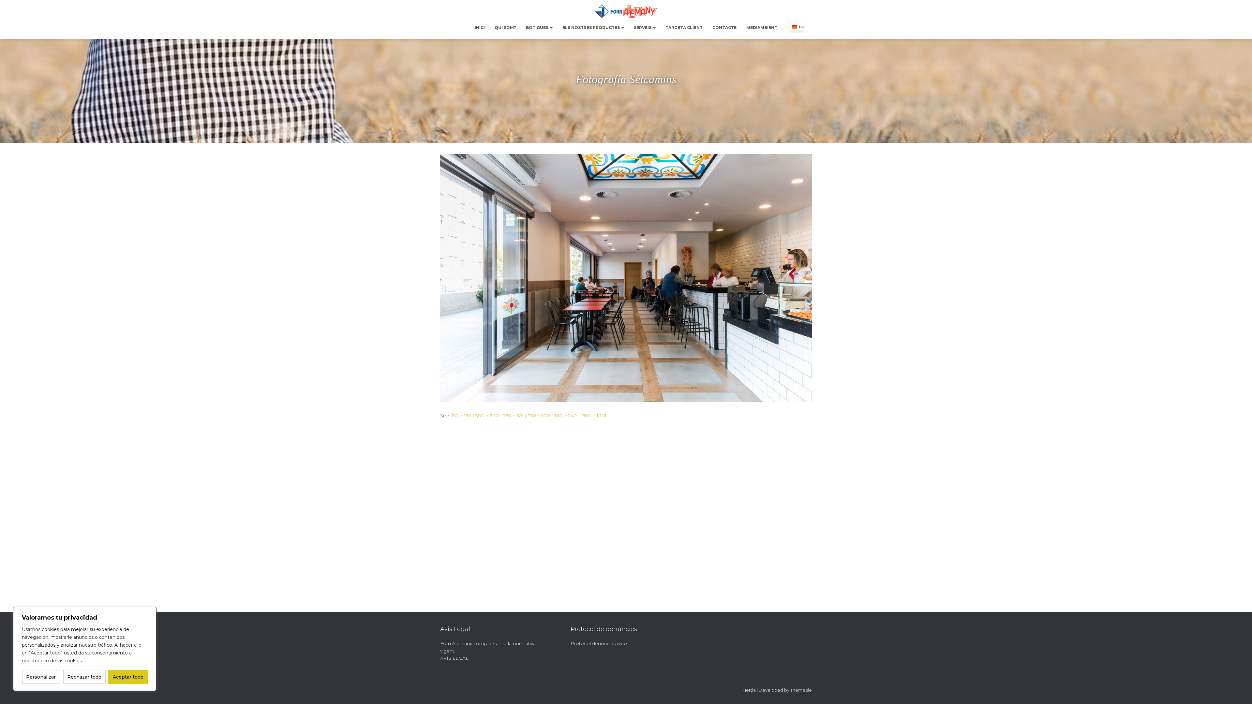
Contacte (724, 27)
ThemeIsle (801, 690)
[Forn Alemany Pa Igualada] (626, 11)
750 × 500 (539, 415)
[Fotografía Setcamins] (626, 278)
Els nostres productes (591, 27)
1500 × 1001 (593, 415)
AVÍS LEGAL (454, 658)
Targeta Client (684, 27)
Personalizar (41, 677)
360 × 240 (565, 415)
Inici (480, 27)
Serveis (643, 27)
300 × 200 (487, 415)
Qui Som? (505, 27)
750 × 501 (513, 415)
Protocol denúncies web (599, 643)
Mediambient (761, 27)
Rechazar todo (84, 677)
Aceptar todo (128, 677)
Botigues (537, 27)
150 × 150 (461, 415)
